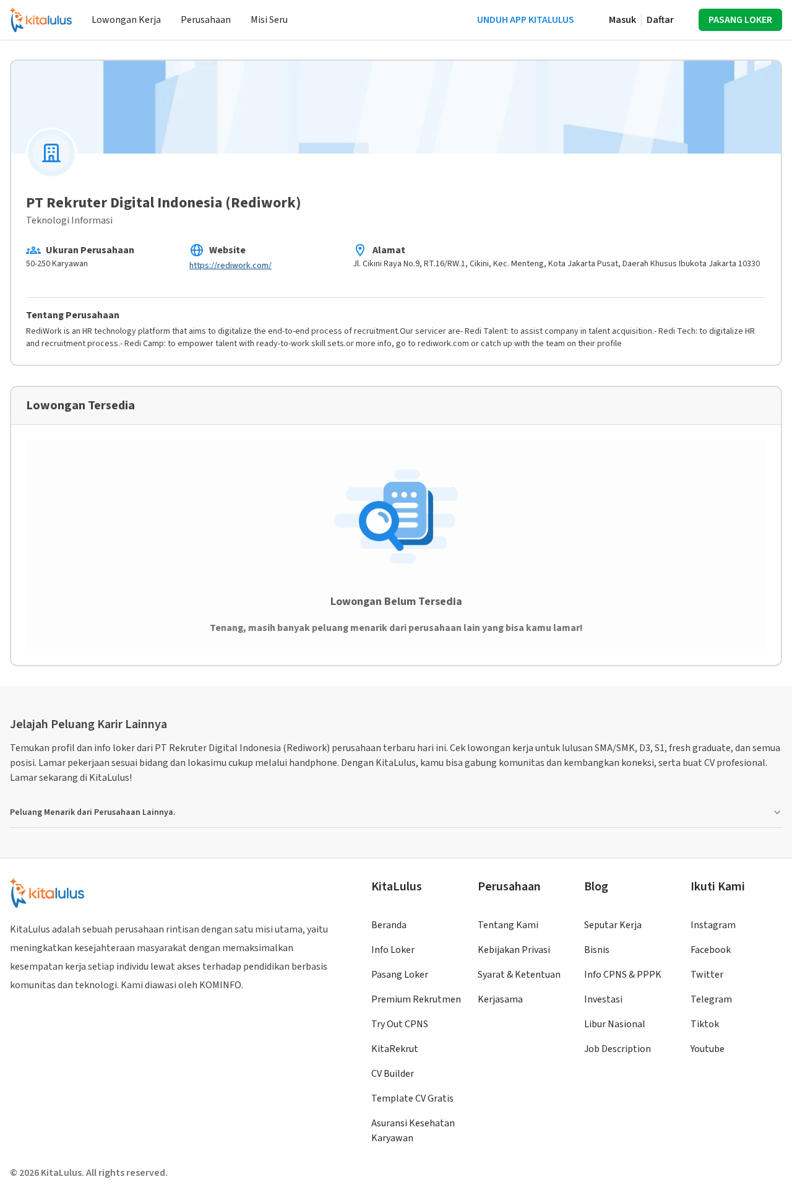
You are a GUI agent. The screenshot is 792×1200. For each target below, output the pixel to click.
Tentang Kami (508, 925)
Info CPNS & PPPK (622, 974)
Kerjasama (500, 999)
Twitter (707, 974)
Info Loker (393, 950)
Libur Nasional (614, 1024)
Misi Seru (269, 20)
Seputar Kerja (613, 925)
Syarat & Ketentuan (519, 974)
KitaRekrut (394, 1049)
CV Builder (392, 1073)
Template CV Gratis (412, 1098)
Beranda (389, 925)
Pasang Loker (399, 974)
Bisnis (596, 950)
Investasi (603, 999)
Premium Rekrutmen (416, 999)
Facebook (711, 950)
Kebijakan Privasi (514, 950)
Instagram (713, 925)
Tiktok (705, 1024)
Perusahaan (206, 20)
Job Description (617, 1049)
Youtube (708, 1049)
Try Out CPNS (399, 1024)
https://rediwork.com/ (230, 265)
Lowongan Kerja (126, 20)
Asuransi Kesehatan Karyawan (413, 1130)
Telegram (711, 999)
